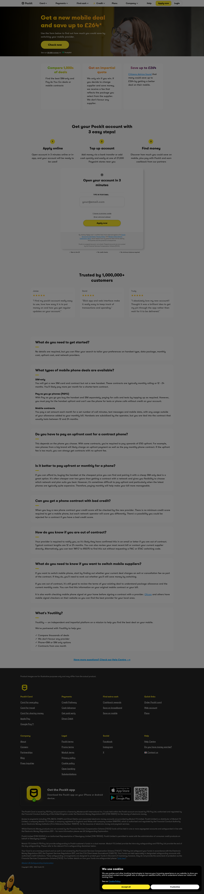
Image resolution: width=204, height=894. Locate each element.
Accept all (126, 887)
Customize (175, 887)
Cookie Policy (114, 881)
